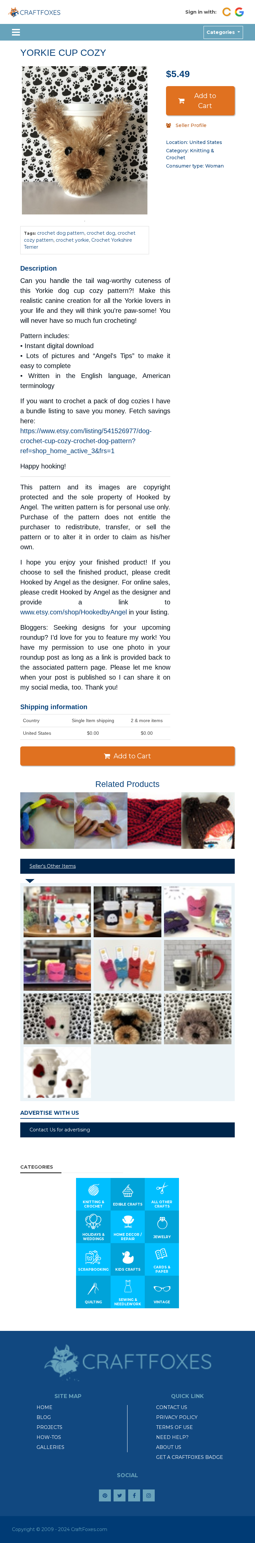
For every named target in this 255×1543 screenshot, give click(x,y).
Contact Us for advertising (60, 1130)
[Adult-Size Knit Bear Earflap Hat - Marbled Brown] (208, 820)
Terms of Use (174, 1427)
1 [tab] (84, 221)
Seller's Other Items (53, 866)
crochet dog (101, 233)
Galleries (50, 1447)
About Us (168, 1447)
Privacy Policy (177, 1417)
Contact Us (171, 1407)
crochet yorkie (72, 240)
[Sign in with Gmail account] (239, 12)
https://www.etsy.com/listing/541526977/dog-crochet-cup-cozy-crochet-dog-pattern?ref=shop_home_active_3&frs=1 (86, 440)
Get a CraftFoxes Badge (189, 1457)
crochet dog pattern (60, 233)
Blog (44, 1417)
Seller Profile (191, 125)
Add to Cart (205, 101)
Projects (49, 1427)
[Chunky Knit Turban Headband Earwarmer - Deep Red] (154, 820)
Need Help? (172, 1437)
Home (44, 1407)
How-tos (49, 1437)
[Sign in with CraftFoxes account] (227, 12)
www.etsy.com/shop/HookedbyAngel (73, 612)
